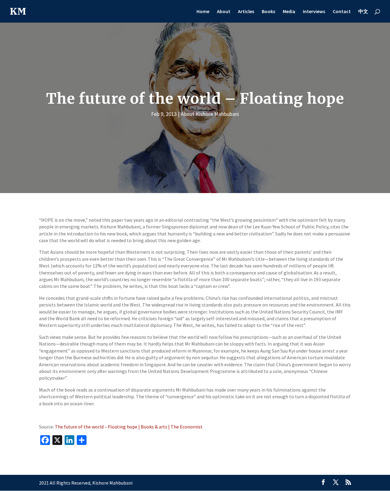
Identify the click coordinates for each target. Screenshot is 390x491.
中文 (363, 11)
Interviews (314, 11)
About (223, 11)
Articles (246, 11)
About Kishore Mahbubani (210, 113)
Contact (342, 11)
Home (203, 11)
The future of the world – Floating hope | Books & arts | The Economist (129, 427)
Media (289, 11)
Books (268, 11)
